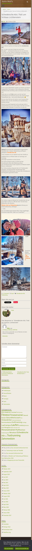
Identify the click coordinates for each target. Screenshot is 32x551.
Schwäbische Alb (20, 293)
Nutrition (16, 427)
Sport (8, 9)
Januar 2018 (6, 512)
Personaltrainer (8, 429)
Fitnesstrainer (16, 414)
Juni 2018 (5, 502)
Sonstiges (5, 399)
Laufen (14, 424)
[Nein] (30, 545)
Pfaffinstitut (20, 430)
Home (4, 9)
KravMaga (24, 422)
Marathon (27, 425)
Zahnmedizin (6, 404)
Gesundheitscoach (13, 417)
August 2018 (6, 496)
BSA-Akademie (6, 412)
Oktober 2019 (6, 469)
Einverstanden (9, 548)
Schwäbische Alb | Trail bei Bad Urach (23, 372)
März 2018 (6, 507)
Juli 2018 (5, 499)
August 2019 (6, 474)
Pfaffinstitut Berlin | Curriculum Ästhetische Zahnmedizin (7, 373)
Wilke (8, 328)
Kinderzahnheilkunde (16, 420)
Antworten (5, 336)
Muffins (11, 427)
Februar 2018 (6, 510)
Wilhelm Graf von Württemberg (9, 205)
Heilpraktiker (7, 420)
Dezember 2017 (7, 515)
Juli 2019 (5, 477)
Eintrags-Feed (6, 527)
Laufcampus (6, 425)
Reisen (5, 396)
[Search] (27, 2)
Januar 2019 (6, 491)
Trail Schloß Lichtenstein (27, 257)
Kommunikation (6, 422)
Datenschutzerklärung (22, 548)
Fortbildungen (6, 390)
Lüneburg (22, 425)
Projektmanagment (5, 432)
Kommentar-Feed (7, 529)
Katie (4, 21)
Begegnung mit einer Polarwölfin (16, 460)
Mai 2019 (5, 482)
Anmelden (6, 524)
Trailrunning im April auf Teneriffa (14, 450)
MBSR (3, 427)
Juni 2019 (5, 480)
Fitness (5, 414)
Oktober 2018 (6, 493)
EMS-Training (19, 412)
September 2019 (7, 471)
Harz (21, 417)
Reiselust (13, 432)
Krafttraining (17, 422)
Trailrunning (5, 295)
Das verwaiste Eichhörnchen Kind (19, 448)
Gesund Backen (7, 393)
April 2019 (6, 485)
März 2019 (6, 488)
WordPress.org (7, 532)
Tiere (6, 436)
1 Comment (6, 293)
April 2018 (6, 504)
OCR (19, 427)
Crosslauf (14, 412)
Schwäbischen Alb (11, 152)
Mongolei (7, 427)
